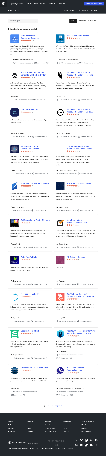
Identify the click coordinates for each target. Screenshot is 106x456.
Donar (66, 428)
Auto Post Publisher (29, 257)
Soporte (48, 425)
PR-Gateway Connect (76, 257)
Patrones (30, 431)
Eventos (66, 425)
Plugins (29, 428)
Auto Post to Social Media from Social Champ (78, 221)
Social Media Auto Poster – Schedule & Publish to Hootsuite (81, 73)
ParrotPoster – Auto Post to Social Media (30, 147)
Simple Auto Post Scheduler (79, 183)
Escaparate (30, 422)
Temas (29, 425)
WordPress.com (87, 422)
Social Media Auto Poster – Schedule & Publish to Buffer (33, 73)
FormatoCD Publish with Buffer (34, 368)
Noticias (11, 425)
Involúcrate (67, 422)
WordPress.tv (50, 431)
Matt (83, 425)
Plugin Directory (13, 10)
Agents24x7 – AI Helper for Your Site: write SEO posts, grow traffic (81, 332)
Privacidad (12, 431)
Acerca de (11, 422)
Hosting (11, 428)
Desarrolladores (50, 428)
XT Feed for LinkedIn (30, 294)
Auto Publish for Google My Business (30, 37)
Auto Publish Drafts (29, 109)
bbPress (85, 428)
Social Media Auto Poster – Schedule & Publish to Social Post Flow (79, 110)
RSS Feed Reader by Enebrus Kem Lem (75, 369)
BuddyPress (86, 431)
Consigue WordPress (94, 3)
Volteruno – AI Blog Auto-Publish (35, 183)
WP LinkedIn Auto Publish (78, 36)
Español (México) (33, 443)
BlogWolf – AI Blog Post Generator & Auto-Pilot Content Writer (80, 295)
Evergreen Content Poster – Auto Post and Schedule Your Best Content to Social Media (79, 147)
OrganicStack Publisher (31, 331)
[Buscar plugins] (36, 21)
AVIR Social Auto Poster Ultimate (35, 220)
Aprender (48, 422)
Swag (66, 431)
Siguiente (58, 406)
